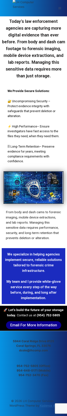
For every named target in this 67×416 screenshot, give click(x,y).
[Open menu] (60, 8)
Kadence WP (49, 405)
